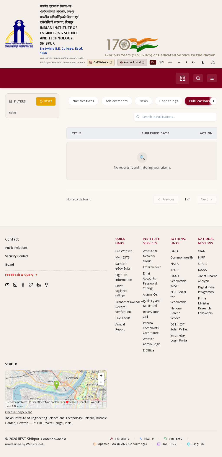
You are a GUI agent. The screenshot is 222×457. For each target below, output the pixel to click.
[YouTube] (7, 285)
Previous (168, 199)
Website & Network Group (150, 256)
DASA (174, 251)
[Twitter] (31, 285)
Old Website (123, 251)
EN (153, 62)
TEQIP (174, 270)
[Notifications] (213, 62)
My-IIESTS (122, 257)
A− (179, 62)
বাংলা (170, 62)
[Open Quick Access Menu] (182, 78)
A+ (193, 62)
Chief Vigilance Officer (121, 291)
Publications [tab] (199, 101)
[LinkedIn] (38, 285)
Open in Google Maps (18, 412)
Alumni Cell (150, 294)
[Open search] (198, 78)
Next (204, 199)
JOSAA (202, 270)
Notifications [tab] (83, 101)
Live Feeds (122, 318)
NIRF (201, 257)
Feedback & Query (21, 275)
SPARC (202, 264)
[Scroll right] (213, 101)
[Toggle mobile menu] (212, 78)
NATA (174, 264)
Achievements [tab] (117, 101)
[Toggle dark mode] (202, 62)
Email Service (152, 267)
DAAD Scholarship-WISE (179, 281)
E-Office (148, 350)
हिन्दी (161, 62)
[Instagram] (15, 285)
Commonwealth (181, 257)
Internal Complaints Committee (151, 328)
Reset (48, 101)
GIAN (201, 251)
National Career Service (176, 313)
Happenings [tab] (168, 101)
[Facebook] (23, 285)
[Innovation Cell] (46, 285)
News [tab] (143, 101)
